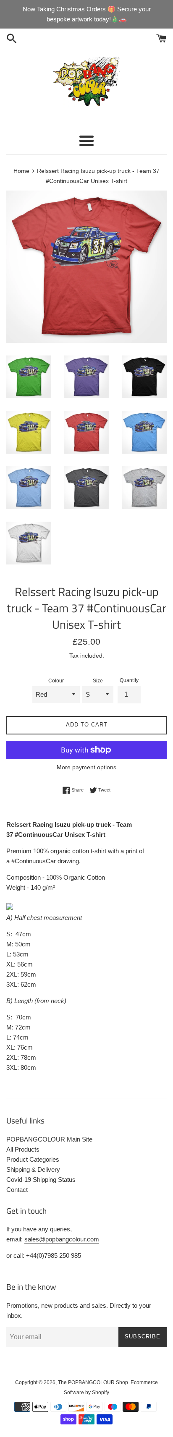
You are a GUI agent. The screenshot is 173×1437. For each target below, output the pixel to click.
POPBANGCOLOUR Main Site (49, 1139)
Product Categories (32, 1159)
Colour (56, 681)
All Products (22, 1149)
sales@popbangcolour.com (61, 1239)
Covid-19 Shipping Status (41, 1179)
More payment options (86, 767)
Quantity (129, 680)
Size (98, 681)
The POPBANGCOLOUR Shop (93, 1382)
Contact (17, 1189)
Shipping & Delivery (33, 1169)
